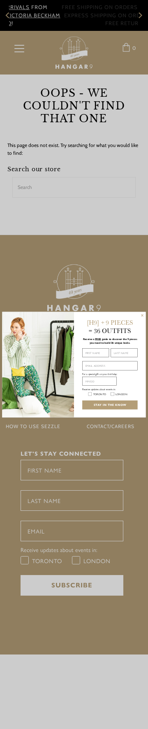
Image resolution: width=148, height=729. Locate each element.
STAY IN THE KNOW (110, 404)
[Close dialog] (142, 315)
